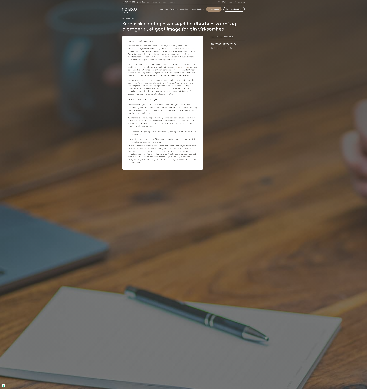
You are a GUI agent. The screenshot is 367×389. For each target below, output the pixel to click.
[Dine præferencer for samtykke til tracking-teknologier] (3, 385)
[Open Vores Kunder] (203, 9)
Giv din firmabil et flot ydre (221, 48)
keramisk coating (182, 67)
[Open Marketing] (189, 9)
